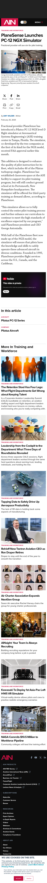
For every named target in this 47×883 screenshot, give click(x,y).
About (5, 845)
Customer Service (9, 800)
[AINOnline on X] (40, 757)
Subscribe (6, 797)
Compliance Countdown (12, 835)
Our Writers (7, 848)
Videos (5, 823)
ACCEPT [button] (18, 878)
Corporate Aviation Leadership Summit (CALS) (20, 784)
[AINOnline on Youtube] (35, 757)
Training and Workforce (12, 30)
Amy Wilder (8, 116)
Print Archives (8, 813)
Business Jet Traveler (11, 778)
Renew (5, 803)
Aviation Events (8, 832)
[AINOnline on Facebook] (31, 757)
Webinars (6, 826)
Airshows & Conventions (12, 829)
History (5, 851)
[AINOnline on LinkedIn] (45, 757)
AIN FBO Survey (9, 769)
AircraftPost (7, 775)
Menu (38, 22)
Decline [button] (29, 878)
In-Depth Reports (9, 819)
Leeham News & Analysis (12, 787)
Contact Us (7, 854)
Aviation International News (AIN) (15, 772)
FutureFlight (7, 781)
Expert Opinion (8, 816)
